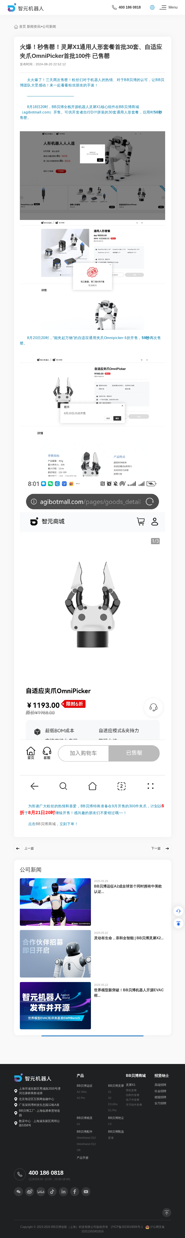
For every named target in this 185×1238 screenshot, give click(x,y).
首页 (22, 26)
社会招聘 (160, 1091)
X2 (109, 1098)
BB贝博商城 (46, 824)
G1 (78, 1124)
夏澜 (110, 1137)
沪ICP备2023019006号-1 (127, 1227)
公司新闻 (49, 26)
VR (79, 1150)
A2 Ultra (82, 1091)
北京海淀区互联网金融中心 (36, 1099)
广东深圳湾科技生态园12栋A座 (39, 1105)
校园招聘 (160, 1097)
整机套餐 (131, 1090)
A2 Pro (81, 1098)
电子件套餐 (132, 1099)
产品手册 (82, 1157)
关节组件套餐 (134, 1104)
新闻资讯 (33, 26)
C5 (110, 1124)
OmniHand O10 (86, 1137)
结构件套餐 (132, 1095)
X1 (109, 1091)
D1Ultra (113, 1104)
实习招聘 (160, 1103)
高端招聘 (160, 1084)
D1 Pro (112, 1110)
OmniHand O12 (86, 1144)
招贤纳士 (162, 1075)
